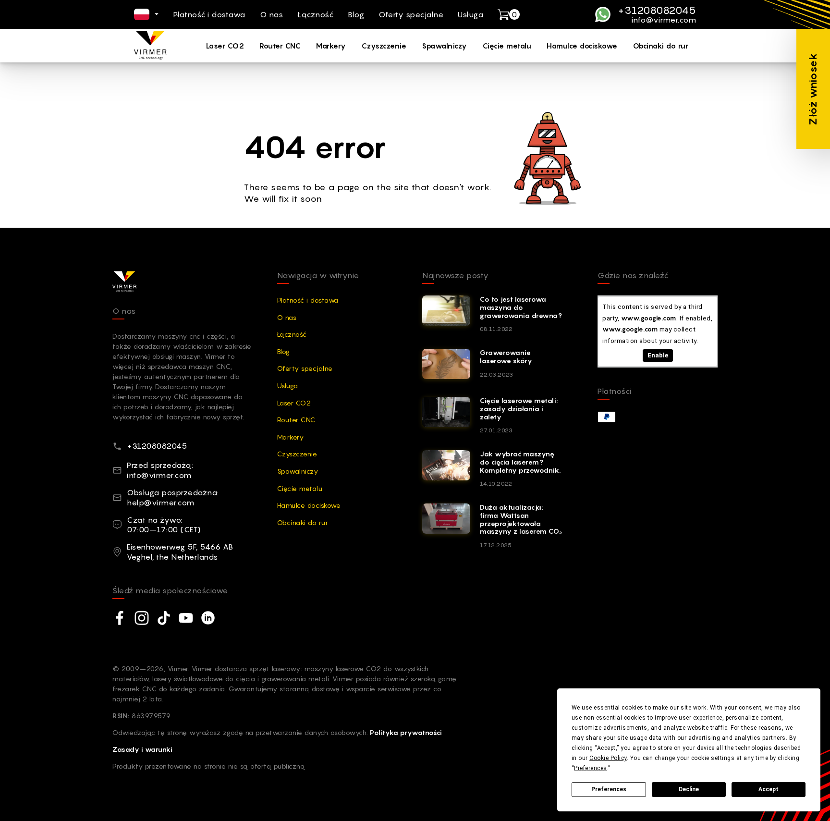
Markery (331, 45)
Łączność (315, 14)
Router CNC (280, 45)
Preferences (608, 789)
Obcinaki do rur (661, 45)
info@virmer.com (664, 20)
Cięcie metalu (507, 45)
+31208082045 (657, 10)
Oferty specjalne (410, 14)
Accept (768, 789)
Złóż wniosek (812, 89)
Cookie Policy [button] (608, 758)
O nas (271, 14)
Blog (356, 14)
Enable (657, 355)
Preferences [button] (590, 768)
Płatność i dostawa (209, 14)
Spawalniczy (444, 45)
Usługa (470, 14)
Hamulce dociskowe (582, 45)
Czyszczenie (384, 45)
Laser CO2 (225, 45)
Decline (689, 789)
